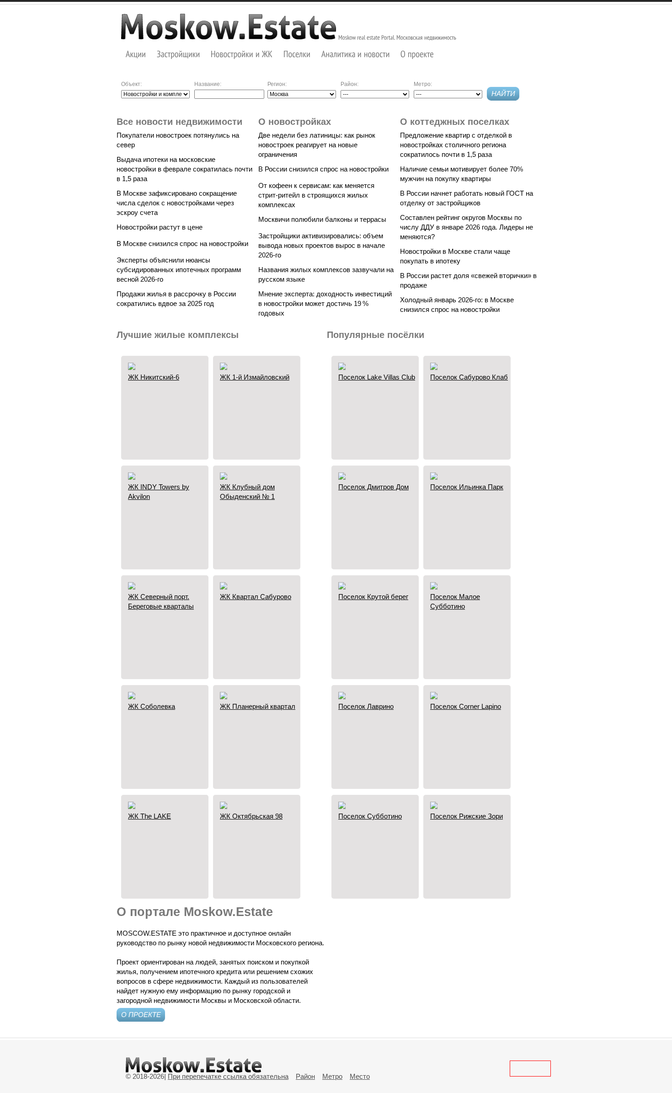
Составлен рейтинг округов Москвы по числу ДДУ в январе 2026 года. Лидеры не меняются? (466, 227)
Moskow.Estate (228, 26)
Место (360, 1076)
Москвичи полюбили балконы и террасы (322, 219)
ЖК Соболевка (151, 706)
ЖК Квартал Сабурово (255, 596)
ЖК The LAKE (149, 816)
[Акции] (136, 53)
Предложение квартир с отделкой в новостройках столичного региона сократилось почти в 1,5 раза (456, 144)
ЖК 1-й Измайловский (254, 377)
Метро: (423, 84)
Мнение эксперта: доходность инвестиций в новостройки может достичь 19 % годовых (325, 303)
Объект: (131, 84)
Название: (207, 84)
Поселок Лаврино (366, 706)
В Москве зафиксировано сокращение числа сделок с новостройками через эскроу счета (177, 202)
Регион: (277, 84)
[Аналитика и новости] (355, 53)
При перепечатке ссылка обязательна (228, 1076)
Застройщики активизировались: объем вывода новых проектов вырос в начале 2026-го (321, 245)
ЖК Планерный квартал (257, 706)
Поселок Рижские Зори (466, 816)
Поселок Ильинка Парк (466, 487)
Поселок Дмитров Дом (373, 487)
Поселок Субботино (370, 816)
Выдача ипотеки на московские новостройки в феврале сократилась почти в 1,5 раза (184, 168)
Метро (332, 1076)
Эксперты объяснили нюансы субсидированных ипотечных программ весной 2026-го (179, 269)
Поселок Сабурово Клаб (469, 377)
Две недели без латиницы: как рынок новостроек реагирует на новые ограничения (316, 144)
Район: (349, 84)
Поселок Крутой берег (373, 596)
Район (305, 1076)
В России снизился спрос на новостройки (323, 169)
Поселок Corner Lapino (465, 706)
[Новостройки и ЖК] (242, 53)
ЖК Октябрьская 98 (251, 816)
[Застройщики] (178, 53)
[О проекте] (417, 53)
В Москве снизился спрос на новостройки (182, 243)
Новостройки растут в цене (160, 227)
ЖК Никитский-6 (153, 377)
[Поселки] (297, 53)
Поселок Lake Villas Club (376, 377)
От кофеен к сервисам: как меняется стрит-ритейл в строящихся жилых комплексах (316, 195)
